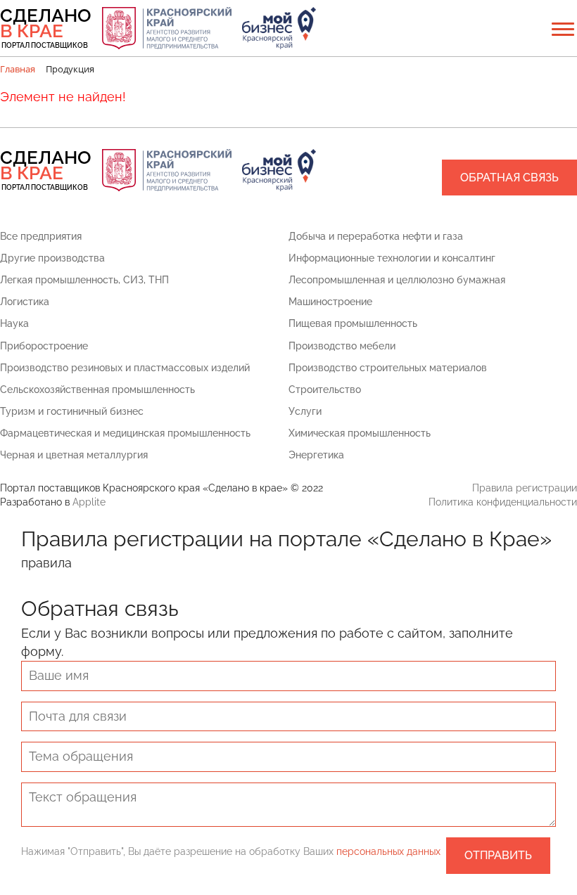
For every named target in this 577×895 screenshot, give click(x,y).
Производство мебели (341, 346)
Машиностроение (330, 301)
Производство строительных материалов (387, 367)
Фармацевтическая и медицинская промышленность (125, 433)
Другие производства (52, 258)
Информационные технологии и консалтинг (391, 258)
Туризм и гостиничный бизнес (72, 411)
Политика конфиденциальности (503, 502)
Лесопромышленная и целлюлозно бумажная (396, 279)
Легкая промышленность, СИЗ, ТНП (84, 279)
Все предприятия (41, 236)
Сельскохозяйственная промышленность (97, 389)
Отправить (498, 855)
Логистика (24, 301)
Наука (14, 323)
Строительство (324, 389)
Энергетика (316, 455)
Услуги (305, 411)
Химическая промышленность (359, 433)
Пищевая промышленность (352, 323)
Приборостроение (44, 346)
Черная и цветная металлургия (74, 455)
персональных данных (388, 851)
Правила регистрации (524, 488)
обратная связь (509, 177)
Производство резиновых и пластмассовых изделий (125, 367)
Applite (89, 502)
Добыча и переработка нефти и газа (375, 236)
